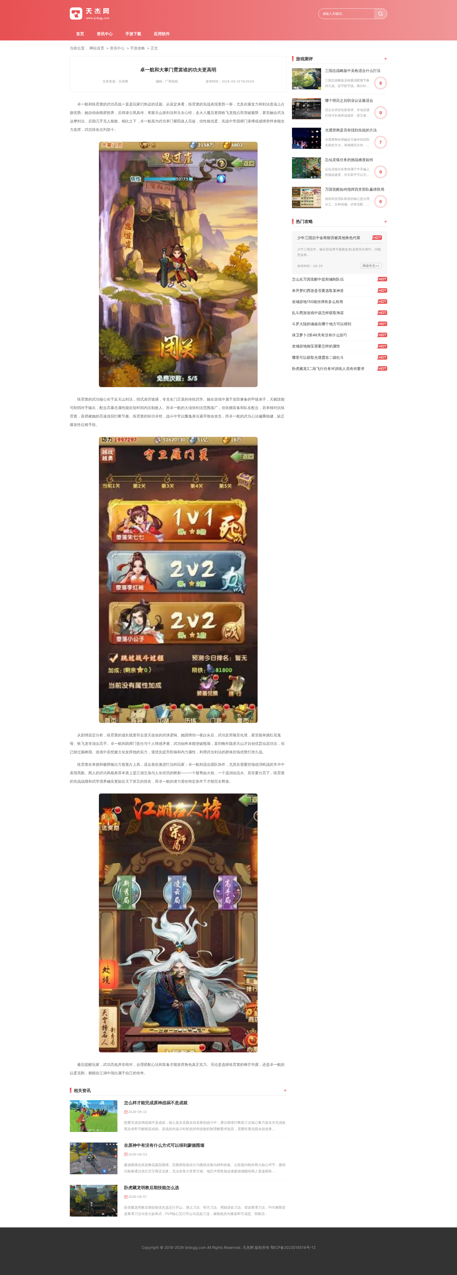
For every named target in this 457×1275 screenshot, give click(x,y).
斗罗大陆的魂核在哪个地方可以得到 (321, 324)
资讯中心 (105, 33)
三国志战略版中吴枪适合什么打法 (353, 70)
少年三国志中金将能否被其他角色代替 (328, 237)
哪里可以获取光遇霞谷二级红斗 (318, 357)
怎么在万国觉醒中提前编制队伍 (318, 279)
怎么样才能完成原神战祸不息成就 (156, 1102)
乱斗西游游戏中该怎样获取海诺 (318, 312)
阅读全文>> (371, 266)
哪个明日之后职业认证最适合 (349, 100)
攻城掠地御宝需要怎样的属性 (316, 346)
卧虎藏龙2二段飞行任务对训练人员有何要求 (328, 368)
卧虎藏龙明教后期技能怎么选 (151, 1187)
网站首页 (96, 48)
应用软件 (162, 33)
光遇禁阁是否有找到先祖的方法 (351, 130)
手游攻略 (137, 48)
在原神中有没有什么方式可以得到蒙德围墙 (164, 1145)
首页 (80, 33)
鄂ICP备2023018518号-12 (293, 1247)
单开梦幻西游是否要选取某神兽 (318, 290)
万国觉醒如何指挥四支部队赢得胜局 (354, 189)
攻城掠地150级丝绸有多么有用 (317, 301)
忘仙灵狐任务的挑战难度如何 (349, 159)
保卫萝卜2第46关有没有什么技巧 (319, 335)
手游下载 (133, 33)
